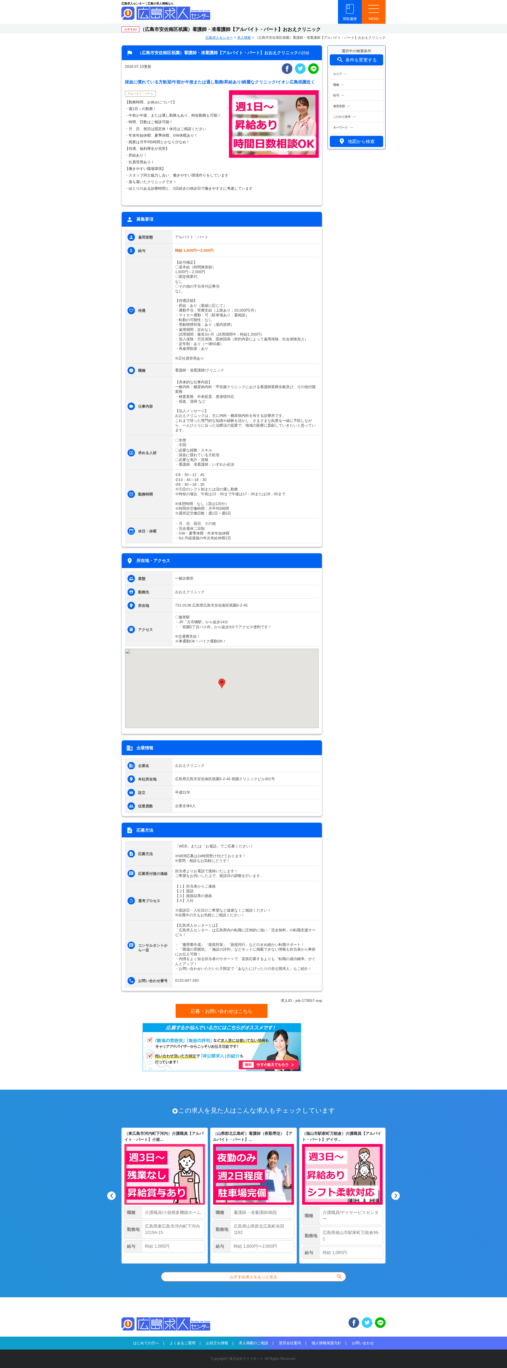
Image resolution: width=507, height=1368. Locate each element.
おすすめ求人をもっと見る (286, 1277)
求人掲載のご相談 (253, 1343)
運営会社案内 (290, 1343)
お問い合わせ (363, 1343)
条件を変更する (356, 59)
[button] (221, 683)
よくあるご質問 (182, 1343)
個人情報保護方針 (326, 1343)
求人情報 (244, 38)
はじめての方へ (146, 1343)
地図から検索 (356, 141)
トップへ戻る (494, 1355)
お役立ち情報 (217, 1343)
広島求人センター (219, 38)
